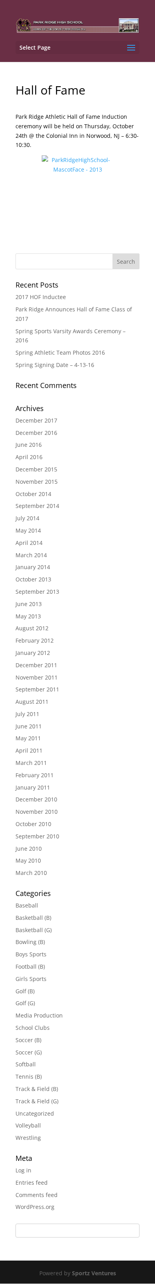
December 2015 (36, 469)
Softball (25, 1064)
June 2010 (28, 848)
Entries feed (31, 1182)
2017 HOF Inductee (40, 297)
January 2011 (32, 787)
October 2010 (33, 824)
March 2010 (31, 873)
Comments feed (36, 1195)
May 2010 (28, 860)
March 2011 (31, 763)
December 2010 (36, 799)
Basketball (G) (33, 930)
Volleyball (28, 1125)
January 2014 (32, 567)
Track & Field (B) (36, 1089)
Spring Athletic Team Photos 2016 (60, 352)
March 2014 (31, 555)
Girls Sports (30, 979)
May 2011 (28, 738)
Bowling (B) (30, 942)
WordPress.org (34, 1207)
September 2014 (37, 506)
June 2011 (28, 726)
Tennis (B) (28, 1076)
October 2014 (33, 494)
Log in (23, 1170)
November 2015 (36, 481)
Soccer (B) (28, 1040)
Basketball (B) (33, 917)
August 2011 (31, 701)
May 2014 (28, 530)
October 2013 (33, 579)
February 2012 (34, 640)
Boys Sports (30, 954)
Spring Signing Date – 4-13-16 (54, 365)
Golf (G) (25, 1003)
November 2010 (36, 811)
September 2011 (37, 689)
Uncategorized (34, 1113)
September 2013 (37, 591)
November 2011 (36, 677)
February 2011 (34, 775)
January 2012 (32, 652)
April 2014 (29, 542)
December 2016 (36, 432)
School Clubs (32, 1027)
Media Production (39, 1015)
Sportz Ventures (94, 1273)
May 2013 (28, 616)
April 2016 (29, 457)
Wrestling (28, 1137)
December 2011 (36, 665)
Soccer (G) (28, 1052)
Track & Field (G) (36, 1101)
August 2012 (31, 628)
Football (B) (30, 966)
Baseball (26, 905)
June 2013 (28, 604)
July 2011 (27, 714)
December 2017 (36, 420)
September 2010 (37, 836)
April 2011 (29, 750)
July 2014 (27, 518)
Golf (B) (25, 991)
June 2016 (28, 444)
